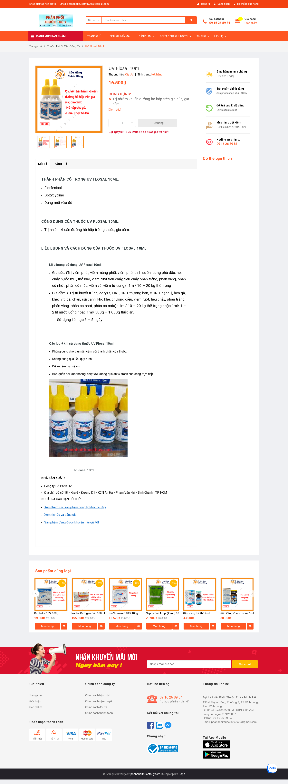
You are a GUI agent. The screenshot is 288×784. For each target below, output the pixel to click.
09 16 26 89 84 (219, 23)
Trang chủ (35, 695)
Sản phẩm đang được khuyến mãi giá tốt (71, 522)
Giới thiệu (35, 701)
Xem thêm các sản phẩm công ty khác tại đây (75, 507)
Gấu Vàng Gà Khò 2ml (196, 613)
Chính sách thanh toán (99, 713)
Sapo (182, 774)
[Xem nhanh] (64, 626)
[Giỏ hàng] (237, 21)
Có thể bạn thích (217, 158)
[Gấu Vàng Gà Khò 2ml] (199, 594)
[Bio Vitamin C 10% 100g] (125, 594)
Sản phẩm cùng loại (53, 571)
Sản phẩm (35, 707)
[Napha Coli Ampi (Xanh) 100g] (162, 594)
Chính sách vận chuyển (99, 701)
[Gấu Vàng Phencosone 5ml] (237, 594)
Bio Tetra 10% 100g (46, 613)
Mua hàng (47, 626)
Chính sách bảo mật (97, 695)
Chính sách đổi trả (96, 707)
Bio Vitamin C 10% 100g (123, 613)
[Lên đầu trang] (281, 774)
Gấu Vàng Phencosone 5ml (237, 613)
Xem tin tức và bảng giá (60, 515)
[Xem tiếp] (115, 109)
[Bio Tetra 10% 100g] (51, 594)
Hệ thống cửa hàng (248, 3)
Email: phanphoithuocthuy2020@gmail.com (84, 3)
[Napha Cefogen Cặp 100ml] (88, 594)
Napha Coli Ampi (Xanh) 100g (164, 613)
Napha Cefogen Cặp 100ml (88, 613)
